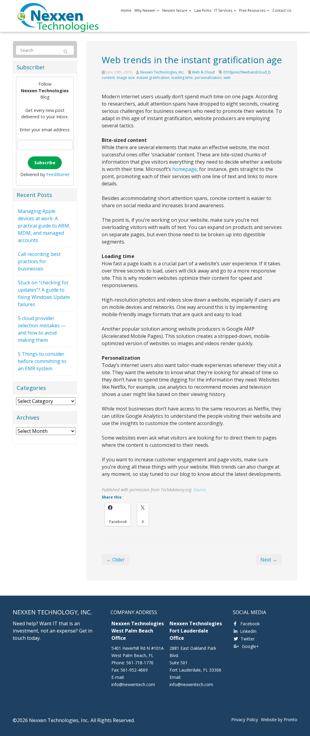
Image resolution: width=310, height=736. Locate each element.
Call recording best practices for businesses (39, 261)
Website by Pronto (279, 719)
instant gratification (153, 77)
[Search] (66, 52)
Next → (268, 559)
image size (126, 77)
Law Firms (202, 10)
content (108, 77)
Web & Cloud (203, 72)
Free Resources (252, 10)
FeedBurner (58, 174)
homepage (184, 169)
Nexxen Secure (175, 10)
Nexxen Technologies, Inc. (162, 72)
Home (126, 10)
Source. (200, 489)
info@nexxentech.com (133, 684)
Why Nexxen (145, 10)
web (227, 77)
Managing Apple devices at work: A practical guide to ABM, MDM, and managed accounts (44, 226)
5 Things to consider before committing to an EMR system (42, 361)
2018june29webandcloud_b (247, 72)
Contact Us (281, 10)
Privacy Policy (244, 719)
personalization (208, 77)
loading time (182, 77)
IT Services (223, 10)
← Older (115, 559)
